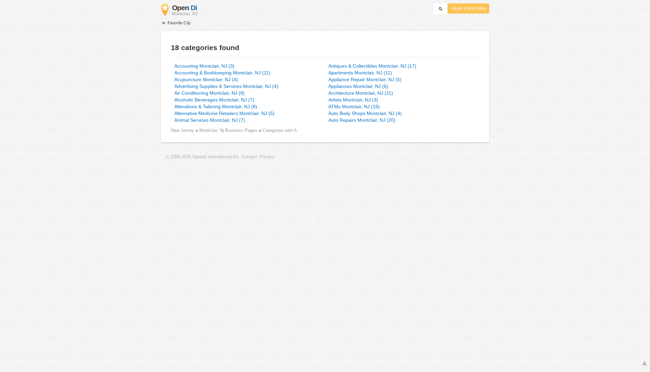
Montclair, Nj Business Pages (229, 130)
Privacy (267, 157)
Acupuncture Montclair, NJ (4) (206, 79)
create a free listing (468, 8)
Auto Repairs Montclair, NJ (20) (361, 120)
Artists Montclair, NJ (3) (353, 99)
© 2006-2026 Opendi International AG (202, 157)
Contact (249, 157)
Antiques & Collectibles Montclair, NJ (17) (372, 66)
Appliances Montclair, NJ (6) (358, 86)
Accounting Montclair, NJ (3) (204, 66)
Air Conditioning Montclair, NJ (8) (209, 93)
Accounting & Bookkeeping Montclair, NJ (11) (222, 72)
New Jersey (182, 130)
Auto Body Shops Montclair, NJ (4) (365, 113)
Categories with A (280, 130)
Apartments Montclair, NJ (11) (360, 72)
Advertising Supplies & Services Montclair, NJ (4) (226, 86)
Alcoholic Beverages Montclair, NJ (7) (214, 99)
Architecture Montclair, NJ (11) (360, 93)
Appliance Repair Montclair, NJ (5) (365, 79)
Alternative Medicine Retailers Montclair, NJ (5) (224, 113)
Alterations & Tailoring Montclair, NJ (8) (215, 106)
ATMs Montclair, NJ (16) (354, 106)
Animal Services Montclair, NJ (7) (209, 120)
